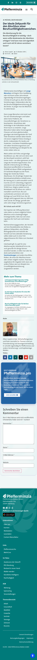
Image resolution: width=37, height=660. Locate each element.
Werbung (7, 588)
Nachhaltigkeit (9, 578)
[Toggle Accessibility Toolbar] (32, 655)
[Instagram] (9, 508)
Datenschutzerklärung (26, 642)
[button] (26, 9)
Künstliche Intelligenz (11, 575)
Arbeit (15, 54)
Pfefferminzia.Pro (10, 549)
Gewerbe (7, 613)
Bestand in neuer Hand (12, 568)
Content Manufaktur (11, 537)
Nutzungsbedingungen (17, 638)
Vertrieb (6, 616)
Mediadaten (8, 531)
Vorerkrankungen (10, 255)
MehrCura (7, 552)
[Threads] (12, 508)
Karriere (6, 528)
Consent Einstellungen (26, 634)
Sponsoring (8, 591)
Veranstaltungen (10, 594)
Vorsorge (7, 619)
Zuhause (7, 623)
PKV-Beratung (9, 565)
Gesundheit (8, 607)
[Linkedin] (7, 508)
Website (6, 462)
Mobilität (7, 610)
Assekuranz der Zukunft (12, 562)
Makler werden (9, 571)
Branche (7, 626)
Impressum (29, 638)
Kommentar (7, 423)
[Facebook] (4, 508)
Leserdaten (7, 534)
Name (5, 447)
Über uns (7, 524)
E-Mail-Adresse (8, 455)
